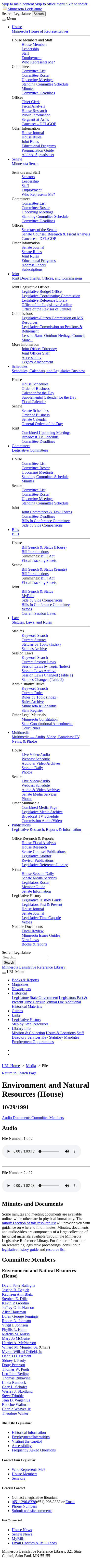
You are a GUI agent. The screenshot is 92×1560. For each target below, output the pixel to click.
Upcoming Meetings (37, 80)
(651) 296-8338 (24, 1502)
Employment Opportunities (33, 1042)
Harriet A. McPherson (19, 1343)
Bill (43, 556)
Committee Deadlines (38, 93)
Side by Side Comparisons (42, 525)
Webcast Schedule (36, 759)
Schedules (19, 366)
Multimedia (20, 732)
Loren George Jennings (20, 1316)
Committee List (33, 71)
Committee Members (47, 1118)
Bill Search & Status (37, 591)
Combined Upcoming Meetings (46, 432)
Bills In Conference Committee (46, 521)
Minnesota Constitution (40, 719)
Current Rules (32, 693)
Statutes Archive (34, 649)
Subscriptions (32, 269)
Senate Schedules (35, 410)
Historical (19, 993)
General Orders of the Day (42, 424)
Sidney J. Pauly (14, 1360)
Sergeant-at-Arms (35, 119)
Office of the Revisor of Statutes (46, 309)
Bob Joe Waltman (15, 1404)
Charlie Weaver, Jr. (16, 1409)
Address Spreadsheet (38, 155)
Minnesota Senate (25, 163)
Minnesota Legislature (25, 9)
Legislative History (26, 1020)
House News (22, 1530)
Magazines (20, 984)
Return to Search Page (19, 1073)
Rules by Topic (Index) (39, 697)
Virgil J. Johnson (15, 1325)
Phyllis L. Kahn (14, 1329)
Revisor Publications (37, 860)
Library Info (21, 1028)
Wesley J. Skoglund (17, 1391)
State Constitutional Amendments (47, 724)
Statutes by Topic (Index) (41, 644)
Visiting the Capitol (27, 1441)
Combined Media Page (39, 807)
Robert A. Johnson (16, 1321)
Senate (17, 159)
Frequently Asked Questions (34, 1450)
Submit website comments (32, 1511)
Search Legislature (16, 14)
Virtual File (55, 1002)
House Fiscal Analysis (39, 843)
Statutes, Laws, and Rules (32, 622)
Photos (27, 772)
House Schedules (35, 384)
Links (16, 1015)
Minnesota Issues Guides (41, 935)
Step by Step (21, 1024)
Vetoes (27, 609)
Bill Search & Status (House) (44, 547)
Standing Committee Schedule (45, 84)
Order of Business (36, 388)
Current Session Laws (39, 613)
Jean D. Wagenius (16, 1400)
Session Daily (32, 768)
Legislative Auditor (36, 856)
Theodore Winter (15, 1413)
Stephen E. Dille (14, 1299)
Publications (21, 825)
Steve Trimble (13, 1396)
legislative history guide (20, 1249)
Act (51, 556)
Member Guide (33, 887)
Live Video (30, 754)
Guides (17, 1011)
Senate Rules (32, 252)
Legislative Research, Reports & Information (46, 829)
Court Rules (31, 728)
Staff (25, 53)
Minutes (28, 88)
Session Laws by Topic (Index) (46, 666)
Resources (40, 1024)
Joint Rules (30, 141)
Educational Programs (39, 146)
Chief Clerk (31, 102)
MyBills (28, 596)
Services (33, 1037)
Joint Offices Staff (36, 353)
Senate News (22, 1534)
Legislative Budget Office (42, 291)
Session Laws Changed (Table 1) (47, 675)
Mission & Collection (28, 1033)
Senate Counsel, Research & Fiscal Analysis (56, 234)
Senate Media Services (39, 794)
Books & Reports (25, 980)
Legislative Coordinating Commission (51, 296)
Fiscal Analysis (33, 106)
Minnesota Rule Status (39, 706)
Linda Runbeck (14, 1382)
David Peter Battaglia (18, 1285)
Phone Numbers (24, 1506)
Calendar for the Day (38, 393)
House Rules (31, 137)
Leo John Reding (15, 1374)
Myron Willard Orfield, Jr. (22, 1352)
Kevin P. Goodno (15, 1303)
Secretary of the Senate (39, 230)
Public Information (36, 115)
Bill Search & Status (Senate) (44, 569)
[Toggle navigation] (4, 20)
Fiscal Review (33, 931)
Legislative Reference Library (45, 300)
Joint (15, 274)
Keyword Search (35, 635)
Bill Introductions (35, 552)
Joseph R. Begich (15, 1290)
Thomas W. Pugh (15, 1369)
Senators (28, 177)
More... (27, 340)
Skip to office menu (50, 4)
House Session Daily (38, 874)
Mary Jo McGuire (16, 1338)
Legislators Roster (36, 882)
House (17, 27)
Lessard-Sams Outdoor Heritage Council (53, 335)
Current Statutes (34, 640)
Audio (45, 754)
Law (15, 618)
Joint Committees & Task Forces (47, 512)
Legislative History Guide (42, 900)
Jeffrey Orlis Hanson (18, 1307)
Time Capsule (34, 1002)
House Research (34, 111)
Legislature (20, 997)
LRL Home (11, 1066)
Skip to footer (76, 4)
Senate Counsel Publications (44, 851)
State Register (32, 710)
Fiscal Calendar (34, 402)
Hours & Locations (61, 1033)
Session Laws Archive (39, 671)
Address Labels (34, 265)
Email (70, 1502)
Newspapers (21, 989)
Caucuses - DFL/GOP (39, 124)
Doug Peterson (13, 1365)
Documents (22, 1118)
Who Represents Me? (38, 62)
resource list (55, 1249)
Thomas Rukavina (16, 1378)
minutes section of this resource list (29, 1223)
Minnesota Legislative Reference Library (33, 967)
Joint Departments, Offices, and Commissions (47, 278)
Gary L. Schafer (14, 1387)
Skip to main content (18, 4)
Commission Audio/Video (42, 821)
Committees (21, 446)
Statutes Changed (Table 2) (43, 679)
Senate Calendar (34, 419)
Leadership (30, 49)
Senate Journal (33, 247)
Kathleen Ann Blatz (17, 1294)
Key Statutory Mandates (60, 1037)
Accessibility (31, 358)
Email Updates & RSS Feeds (34, 1543)
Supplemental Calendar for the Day (49, 397)
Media (31, 1066)
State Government (44, 997)
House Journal (33, 133)
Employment (31, 58)
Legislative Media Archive (42, 812)
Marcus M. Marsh (16, 1334)
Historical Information (29, 1432)
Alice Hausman (14, 1312)
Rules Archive (33, 702)
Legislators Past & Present (42, 904)
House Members (34, 44)
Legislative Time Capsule (41, 918)
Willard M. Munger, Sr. (20, 1347)
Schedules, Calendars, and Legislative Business (48, 371)
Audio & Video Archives (41, 763)
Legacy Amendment (37, 362)
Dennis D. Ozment (16, 1356)
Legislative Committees (30, 450)
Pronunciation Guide (38, 150)
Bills (15, 530)
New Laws (30, 940)
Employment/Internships (31, 1437)
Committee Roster (36, 75)
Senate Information (36, 891)
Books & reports (34, 944)
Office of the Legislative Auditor (47, 305)
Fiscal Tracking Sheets (39, 560)
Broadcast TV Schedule (40, 437)
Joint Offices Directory (39, 349)
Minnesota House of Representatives (40, 31)
